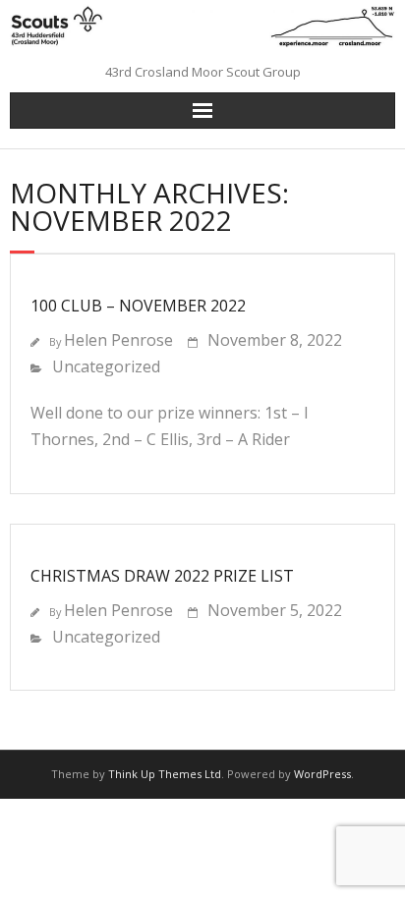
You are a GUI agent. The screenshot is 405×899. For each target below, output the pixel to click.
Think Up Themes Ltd (164, 773)
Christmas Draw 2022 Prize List (162, 576)
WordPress (322, 773)
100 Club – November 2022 (138, 305)
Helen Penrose (118, 340)
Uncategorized (106, 366)
